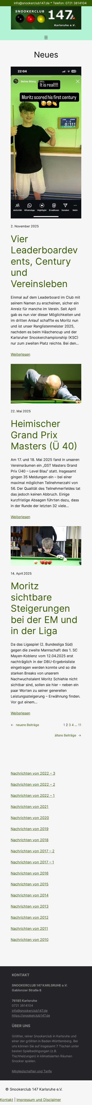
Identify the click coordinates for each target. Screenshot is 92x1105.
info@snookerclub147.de (30, 1010)
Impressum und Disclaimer (39, 1099)
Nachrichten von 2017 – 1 (32, 862)
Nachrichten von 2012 (29, 917)
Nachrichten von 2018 (29, 840)
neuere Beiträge (25, 725)
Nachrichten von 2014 (29, 895)
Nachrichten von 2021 (29, 806)
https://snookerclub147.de (31, 1015)
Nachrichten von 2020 (30, 817)
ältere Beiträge (68, 735)
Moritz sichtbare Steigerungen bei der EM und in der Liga (44, 608)
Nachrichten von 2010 (29, 939)
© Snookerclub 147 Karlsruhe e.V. (33, 1089)
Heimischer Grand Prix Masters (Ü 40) (44, 435)
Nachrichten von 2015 (29, 884)
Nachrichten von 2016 (29, 873)
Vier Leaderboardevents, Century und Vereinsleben (44, 261)
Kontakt (6, 1099)
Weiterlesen (20, 354)
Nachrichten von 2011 (29, 928)
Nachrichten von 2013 (29, 906)
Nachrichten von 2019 (29, 829)
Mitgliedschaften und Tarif (31, 1071)
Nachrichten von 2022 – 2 (33, 784)
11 (79, 725)
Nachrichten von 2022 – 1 (33, 795)
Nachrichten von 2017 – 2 (32, 851)
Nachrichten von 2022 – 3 (33, 773)
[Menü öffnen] (46, 37)
